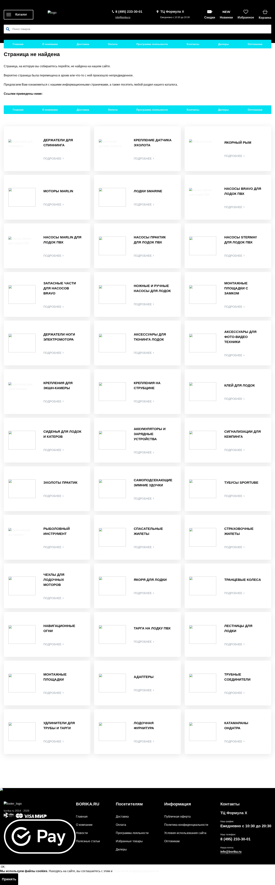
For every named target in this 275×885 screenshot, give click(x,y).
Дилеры (223, 44)
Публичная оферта (177, 816)
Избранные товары (129, 841)
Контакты (193, 44)
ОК (2, 866)
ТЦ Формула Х (233, 813)
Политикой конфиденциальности (136, 871)
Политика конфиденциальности (186, 824)
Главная (18, 44)
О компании (50, 44)
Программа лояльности (152, 44)
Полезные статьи (88, 841)
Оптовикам (255, 44)
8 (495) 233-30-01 (235, 839)
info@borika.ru (122, 17)
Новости (82, 833)
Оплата (112, 44)
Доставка (83, 44)
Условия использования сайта (185, 833)
